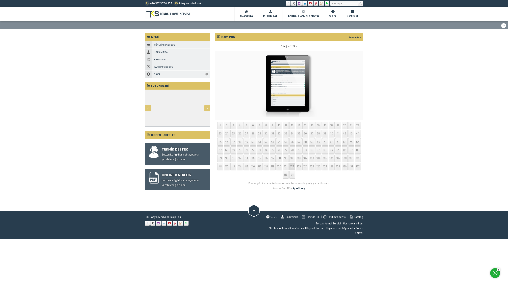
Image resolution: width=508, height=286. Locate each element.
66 (357, 141)
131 (351, 166)
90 (226, 158)
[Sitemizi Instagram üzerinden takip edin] (299, 3)
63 (338, 141)
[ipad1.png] (289, 115)
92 (239, 158)
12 (292, 125)
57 (298, 141)
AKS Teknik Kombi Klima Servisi (286, 228)
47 (233, 141)
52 (266, 141)
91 (233, 158)
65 (351, 141)
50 (252, 141)
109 (351, 158)
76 (279, 150)
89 (220, 158)
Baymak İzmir (334, 228)
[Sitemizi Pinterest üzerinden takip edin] (316, 3)
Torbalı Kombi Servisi (328, 223)
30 (266, 133)
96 (266, 158)
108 (345, 158)
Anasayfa (354, 37)
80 (305, 150)
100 (292, 158)
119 (272, 166)
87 (351, 150)
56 (292, 141)
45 (220, 141)
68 (226, 150)
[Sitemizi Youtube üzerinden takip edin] (310, 3)
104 (318, 158)
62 (331, 141)
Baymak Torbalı (315, 228)
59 (311, 141)
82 (318, 150)
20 (344, 125)
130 (345, 166)
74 (266, 150)
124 (305, 166)
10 (279, 125)
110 (358, 158)
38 (318, 133)
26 (239, 133)
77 (285, 150)
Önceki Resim (225, 46)
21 (351, 125)
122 (292, 166)
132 (358, 166)
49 (246, 141)
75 (272, 150)
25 (233, 133)
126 (318, 166)
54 (279, 141)
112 (227, 166)
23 (220, 133)
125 (312, 166)
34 (292, 133)
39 (324, 133)
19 (338, 125)
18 (331, 125)
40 (331, 133)
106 (331, 158)
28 (253, 133)
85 (338, 150)
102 (305, 158)
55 (285, 141)
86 (344, 150)
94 (253, 158)
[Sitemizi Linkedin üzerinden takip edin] (304, 3)
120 (279, 166)
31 (272, 133)
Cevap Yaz (470, 256)
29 (259, 133)
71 (246, 150)
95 (259, 158)
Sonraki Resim (353, 46)
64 (344, 141)
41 (338, 133)
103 (312, 158)
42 (344, 133)
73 (259, 150)
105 (325, 158)
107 (338, 158)
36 (305, 133)
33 (285, 133)
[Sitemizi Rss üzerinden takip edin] (327, 3)
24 (226, 133)
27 (246, 133)
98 (279, 158)
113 (233, 166)
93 (246, 158)
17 (325, 125)
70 (239, 150)
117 (259, 166)
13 (299, 125)
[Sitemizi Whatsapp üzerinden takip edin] (321, 3)
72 (252, 150)
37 (312, 133)
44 (357, 133)
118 (266, 166)
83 (324, 150)
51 (259, 141)
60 (318, 141)
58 (305, 141)
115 (246, 166)
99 (285, 158)
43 (351, 133)
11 (286, 125)
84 (331, 150)
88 (357, 150)
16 (318, 125)
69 (233, 150)
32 (279, 133)
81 (312, 150)
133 (286, 174)
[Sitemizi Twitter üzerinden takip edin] (293, 3)
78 (292, 150)
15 (312, 125)
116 (253, 166)
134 (292, 174)
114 (240, 166)
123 (299, 166)
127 (325, 166)
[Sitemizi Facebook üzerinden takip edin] (288, 3)
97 (272, 158)
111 (220, 166)
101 (299, 158)
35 (298, 133)
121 (286, 166)
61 (325, 141)
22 (357, 125)
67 (220, 150)
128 (331, 166)
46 (226, 141)
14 (305, 125)
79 (298, 150)
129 (338, 166)
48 (239, 141)
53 (272, 141)
